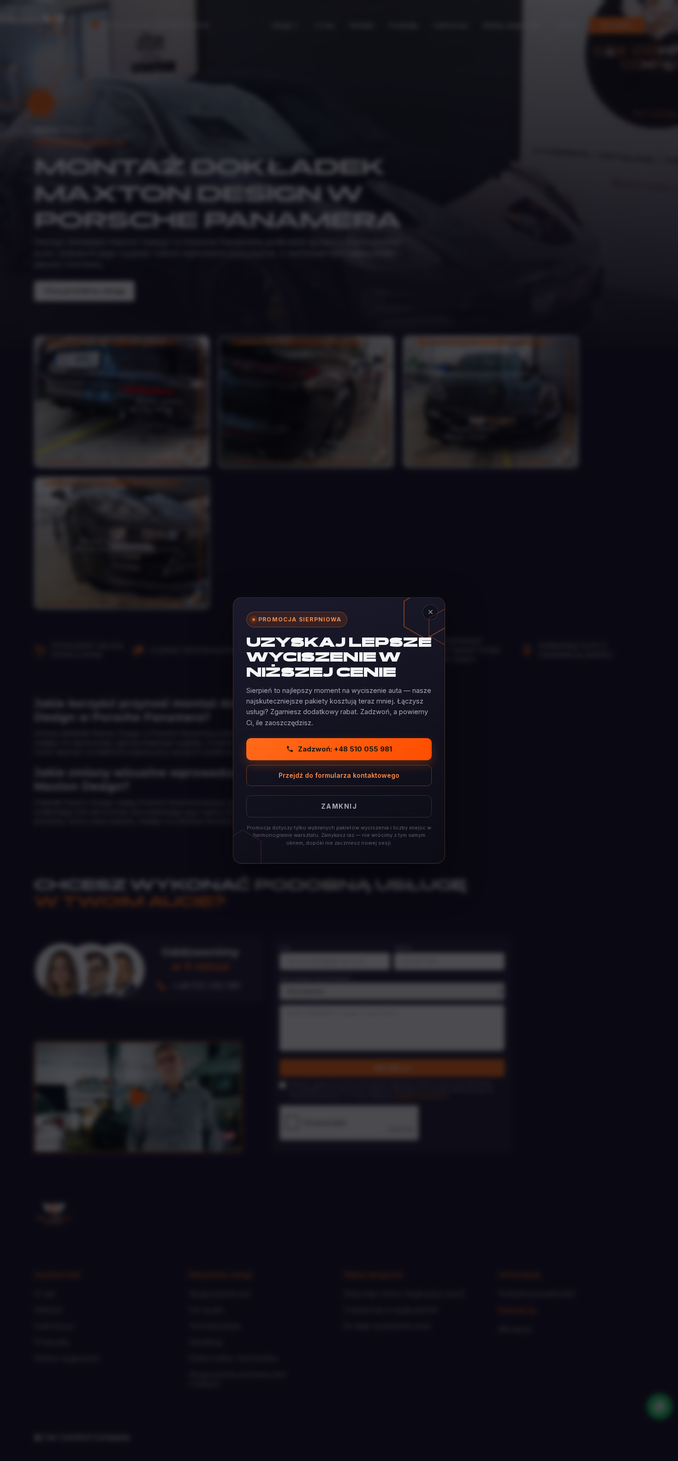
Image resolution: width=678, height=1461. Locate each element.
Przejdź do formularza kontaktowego (339, 775)
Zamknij (339, 806)
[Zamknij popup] (430, 612)
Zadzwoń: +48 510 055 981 (345, 749)
